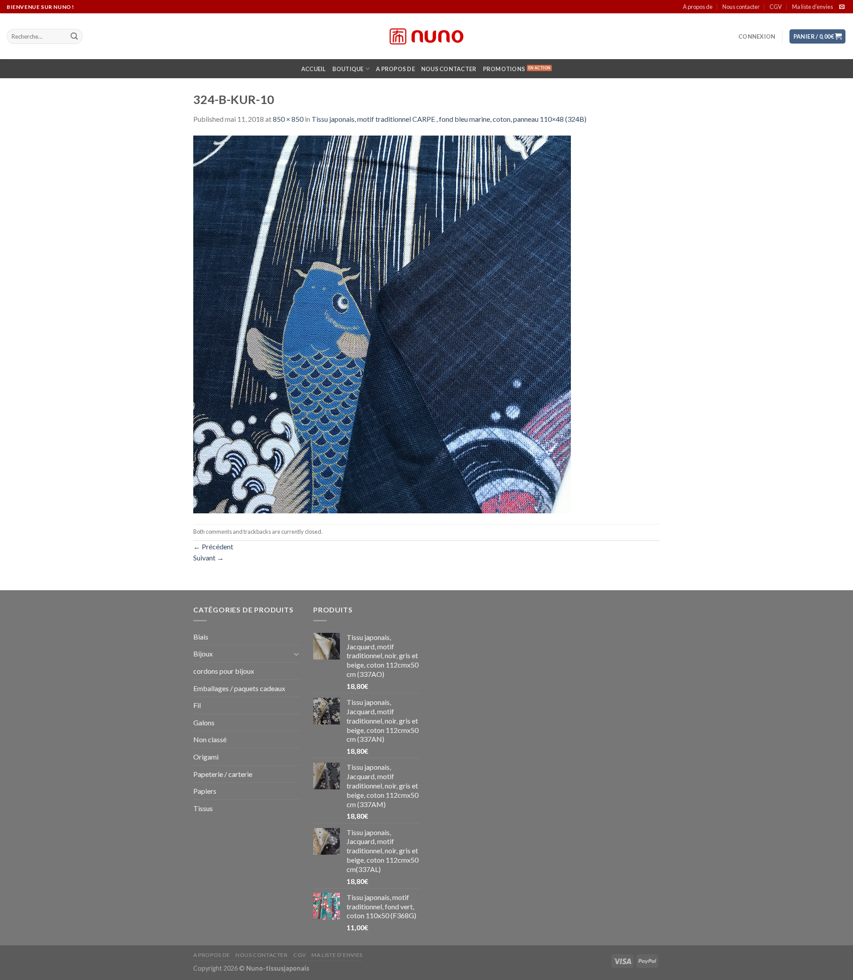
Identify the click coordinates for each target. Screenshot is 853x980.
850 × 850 (288, 119)
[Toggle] (296, 653)
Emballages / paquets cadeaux (239, 688)
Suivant (208, 557)
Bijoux (203, 653)
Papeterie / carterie (222, 774)
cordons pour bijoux (223, 671)
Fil (197, 705)
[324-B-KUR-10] (382, 323)
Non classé (210, 739)
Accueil (313, 68)
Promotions (504, 68)
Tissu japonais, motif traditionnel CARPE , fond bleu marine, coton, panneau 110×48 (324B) (448, 119)
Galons (204, 722)
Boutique (348, 68)
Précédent (213, 546)
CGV (775, 6)
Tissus (203, 808)
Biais (200, 636)
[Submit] (74, 36)
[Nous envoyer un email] (842, 7)
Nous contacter (741, 6)
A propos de (698, 6)
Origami (206, 756)
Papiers (204, 791)
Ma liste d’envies (812, 6)
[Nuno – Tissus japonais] (426, 36)
